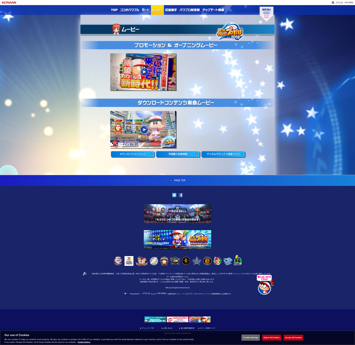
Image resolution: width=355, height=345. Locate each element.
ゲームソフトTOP (148, 328)
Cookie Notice (84, 342)
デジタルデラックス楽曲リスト (223, 154)
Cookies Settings (250, 337)
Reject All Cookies (271, 337)
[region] (177, 338)
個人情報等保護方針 (188, 328)
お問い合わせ (168, 328)
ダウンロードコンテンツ (133, 154)
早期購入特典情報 (177, 154)
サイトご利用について (207, 328)
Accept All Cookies (293, 337)
